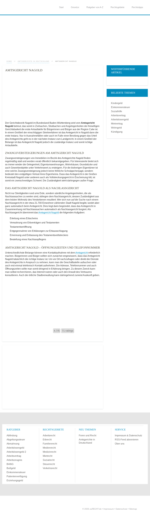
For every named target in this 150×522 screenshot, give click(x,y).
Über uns (119, 443)
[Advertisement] (75, 35)
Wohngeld (116, 127)
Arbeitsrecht (49, 435)
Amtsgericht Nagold (48, 212)
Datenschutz (121, 509)
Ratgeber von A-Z (94, 7)
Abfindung (12, 435)
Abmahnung (13, 443)
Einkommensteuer (120, 107)
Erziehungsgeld (15, 480)
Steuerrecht (49, 464)
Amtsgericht (81, 252)
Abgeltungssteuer (16, 439)
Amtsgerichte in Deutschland (33, 61)
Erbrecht (47, 439)
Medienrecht (49, 448)
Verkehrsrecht (50, 468)
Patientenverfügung (17, 476)
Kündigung (116, 132)
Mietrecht (47, 456)
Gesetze (75, 7)
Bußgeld (11, 468)
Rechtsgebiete (117, 7)
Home (9, 61)
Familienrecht (50, 443)
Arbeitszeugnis (14, 460)
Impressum (108, 509)
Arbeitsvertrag (118, 115)
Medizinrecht (49, 452)
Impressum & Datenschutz (128, 435)
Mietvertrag (117, 123)
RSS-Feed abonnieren (126, 439)
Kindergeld (116, 103)
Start (61, 7)
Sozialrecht (48, 460)
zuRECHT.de (96, 509)
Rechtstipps (137, 7)
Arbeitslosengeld (120, 119)
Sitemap (133, 509)
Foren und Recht (87, 435)
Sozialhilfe (116, 111)
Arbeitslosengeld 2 (16, 452)
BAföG (10, 464)
